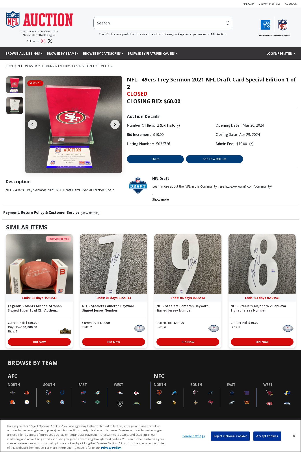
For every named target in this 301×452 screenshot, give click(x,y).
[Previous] (32, 124)
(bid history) (170, 125)
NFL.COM (248, 4)
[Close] (294, 436)
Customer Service (270, 4)
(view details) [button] (90, 213)
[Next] (115, 124)
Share (155, 159)
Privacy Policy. (111, 447)
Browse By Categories (102, 53)
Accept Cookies (267, 436)
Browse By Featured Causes (151, 53)
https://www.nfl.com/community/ (248, 186)
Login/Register (279, 53)
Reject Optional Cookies (230, 436)
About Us (291, 4)
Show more (160, 199)
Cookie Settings (193, 436)
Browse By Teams (61, 53)
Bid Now (39, 342)
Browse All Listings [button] (23, 53)
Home (10, 66)
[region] (150, 436)
